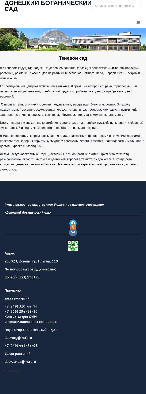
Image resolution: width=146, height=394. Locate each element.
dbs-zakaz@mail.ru (20, 362)
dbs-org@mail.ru (18, 338)
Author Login (12, 370)
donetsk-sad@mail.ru (22, 277)
